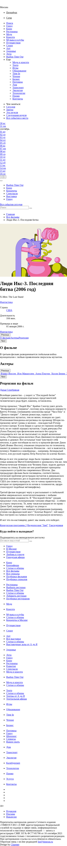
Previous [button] (5, 335)
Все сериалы (13, 573)
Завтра (9, 109)
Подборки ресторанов (18, 598)
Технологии (18, 93)
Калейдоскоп (13, 763)
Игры (15, 68)
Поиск (9, 23)
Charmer (15, 844)
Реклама (10, 814)
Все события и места (17, 118)
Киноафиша (12, 565)
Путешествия (13, 42)
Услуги (10, 779)
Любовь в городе (15, 554)
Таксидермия (56, 525)
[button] (1, 180)
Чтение (16, 76)
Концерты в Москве (17, 620)
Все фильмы (12, 217)
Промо (16, 96)
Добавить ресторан (16, 596)
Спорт (9, 45)
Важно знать (13, 741)
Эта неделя (12, 112)
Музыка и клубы (15, 40)
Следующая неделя (16, 115)
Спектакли (12, 193)
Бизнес (16, 79)
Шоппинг (11, 736)
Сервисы (11, 739)
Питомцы (17, 82)
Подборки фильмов (16, 576)
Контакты (17, 98)
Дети (9, 54)
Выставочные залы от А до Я (21, 644)
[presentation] (1, 177)
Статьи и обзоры (15, 568)
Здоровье (11, 51)
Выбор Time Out (14, 56)
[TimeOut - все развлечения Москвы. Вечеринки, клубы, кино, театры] (7, 4)
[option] (8, 373)
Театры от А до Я (15, 696)
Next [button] (3, 341)
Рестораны (12, 31)
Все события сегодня (11, 204)
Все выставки (13, 638)
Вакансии (11, 816)
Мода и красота (20, 62)
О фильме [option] (5, 337)
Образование (19, 70)
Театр (15, 65)
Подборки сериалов (16, 579)
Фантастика (6, 331)
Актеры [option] (14, 337)
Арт (8, 48)
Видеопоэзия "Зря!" (37, 525)
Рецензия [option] (24, 337)
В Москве (11, 549)
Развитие (11, 666)
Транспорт (18, 87)
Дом (14, 84)
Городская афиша (15, 557)
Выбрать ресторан (16, 587)
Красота (10, 37)
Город (9, 26)
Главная (10, 214)
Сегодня (10, 107)
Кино (9, 28)
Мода (9, 34)
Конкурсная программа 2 (13, 525)
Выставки (11, 196)
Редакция (11, 811)
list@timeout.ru (45, 841)
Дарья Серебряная (9, 390)
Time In (16, 73)
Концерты (11, 190)
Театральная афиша (16, 699)
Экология (17, 90)
